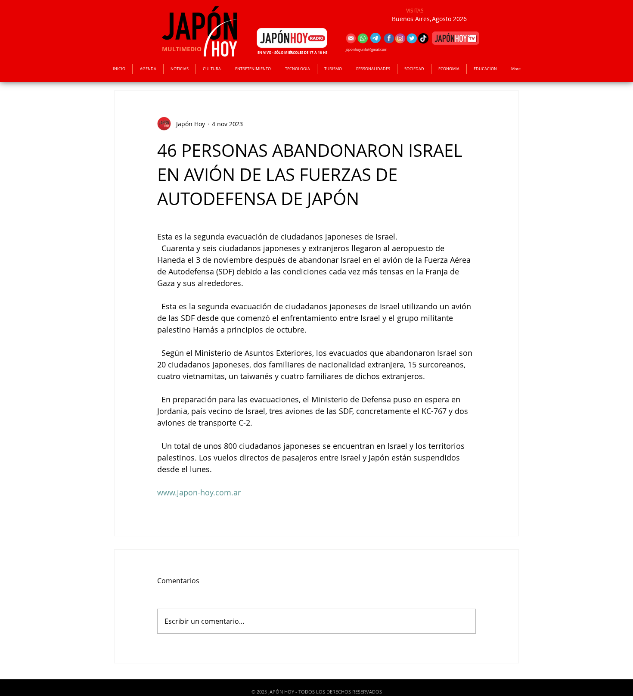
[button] (253, 69)
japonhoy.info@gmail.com (366, 49)
